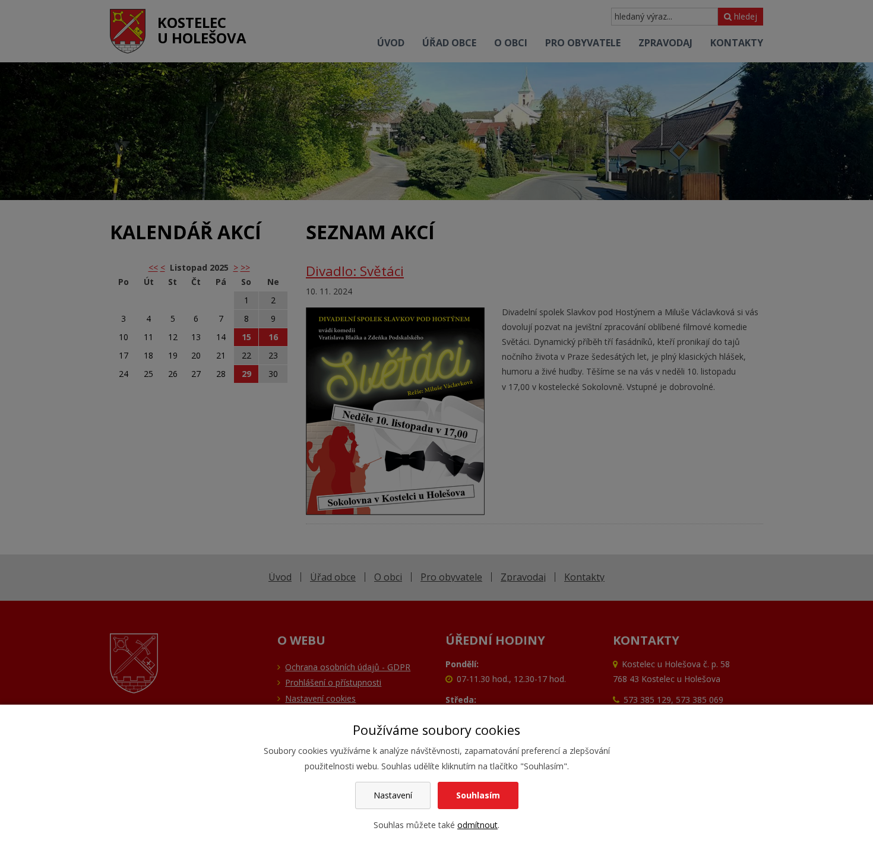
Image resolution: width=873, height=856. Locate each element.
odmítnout (477, 824)
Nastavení (393, 795)
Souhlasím (478, 795)
